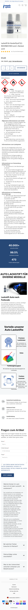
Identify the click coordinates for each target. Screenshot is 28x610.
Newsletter (14, 579)
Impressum (14, 586)
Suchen (14, 584)
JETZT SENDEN (7, 475)
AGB (14, 593)
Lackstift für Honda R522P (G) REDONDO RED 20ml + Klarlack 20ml (12, 46)
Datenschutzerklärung (14, 589)
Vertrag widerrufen (14, 591)
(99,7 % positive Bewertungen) (17, 51)
